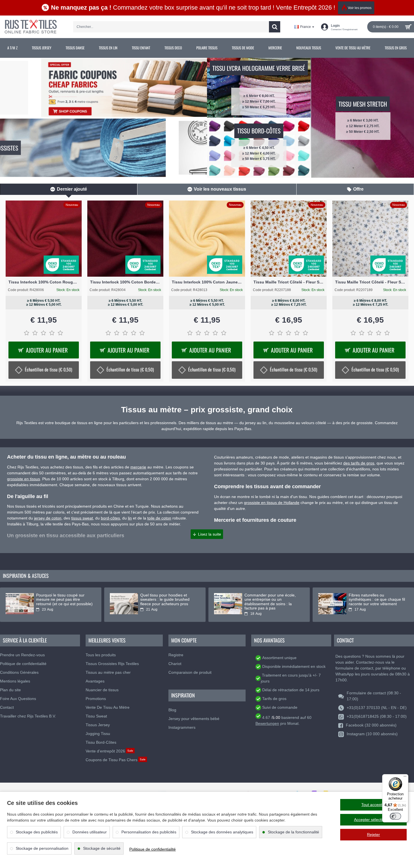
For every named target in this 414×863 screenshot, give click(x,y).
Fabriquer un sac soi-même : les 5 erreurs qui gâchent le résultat (62, 599)
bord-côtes (110, 518)
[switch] (395, 816)
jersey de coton (47, 518)
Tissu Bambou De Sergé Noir (43, 282)
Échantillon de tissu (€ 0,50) (130, 369)
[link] (12, 48)
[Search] (274, 26)
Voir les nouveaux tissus (220, 189)
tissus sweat (82, 518)
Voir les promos (359, 8)
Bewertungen (267, 723)
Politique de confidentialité (152, 849)
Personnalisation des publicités (148, 832)
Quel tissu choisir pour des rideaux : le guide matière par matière (270, 599)
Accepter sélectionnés (373, 819)
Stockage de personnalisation (42, 848)
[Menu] (405, 777)
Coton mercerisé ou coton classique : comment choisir (373, 597)
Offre (358, 189)
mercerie (138, 467)
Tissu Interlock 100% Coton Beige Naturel (125, 282)
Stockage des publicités (37, 832)
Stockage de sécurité (102, 848)
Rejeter (373, 834)
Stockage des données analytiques (222, 832)
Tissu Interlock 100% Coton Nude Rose (207, 282)
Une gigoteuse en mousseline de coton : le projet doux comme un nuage (166, 599)
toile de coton (159, 518)
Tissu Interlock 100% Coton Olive (370, 282)
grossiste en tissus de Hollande (271, 502)
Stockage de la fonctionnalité (293, 832)
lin (130, 518)
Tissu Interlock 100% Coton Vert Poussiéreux (288, 282)
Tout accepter (373, 804)
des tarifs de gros (358, 463)
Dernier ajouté (72, 189)
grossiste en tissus (23, 479)
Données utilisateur (89, 832)
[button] (207, 534)
